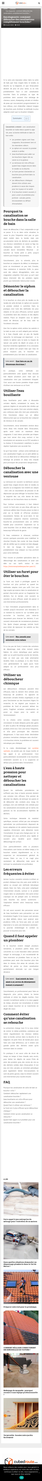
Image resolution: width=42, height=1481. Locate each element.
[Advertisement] (21, 55)
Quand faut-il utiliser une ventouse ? (18, 1105)
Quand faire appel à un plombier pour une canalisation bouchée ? (19, 1121)
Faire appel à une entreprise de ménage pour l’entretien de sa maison (20, 1220)
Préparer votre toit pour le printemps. (20, 1307)
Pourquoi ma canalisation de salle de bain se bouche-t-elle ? (20, 1089)
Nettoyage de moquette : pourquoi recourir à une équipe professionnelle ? (21, 1393)
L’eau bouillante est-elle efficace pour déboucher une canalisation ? (18, 1100)
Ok (22, 1477)
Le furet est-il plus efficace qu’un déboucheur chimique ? (21, 1109)
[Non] (39, 1473)
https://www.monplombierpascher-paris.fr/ (19, 566)
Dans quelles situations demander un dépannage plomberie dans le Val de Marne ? (20, 1264)
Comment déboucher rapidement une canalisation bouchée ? (17, 1094)
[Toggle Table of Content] (25, 119)
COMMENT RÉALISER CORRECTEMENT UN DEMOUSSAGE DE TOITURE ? (20, 1349)
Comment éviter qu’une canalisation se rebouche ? (18, 1115)
